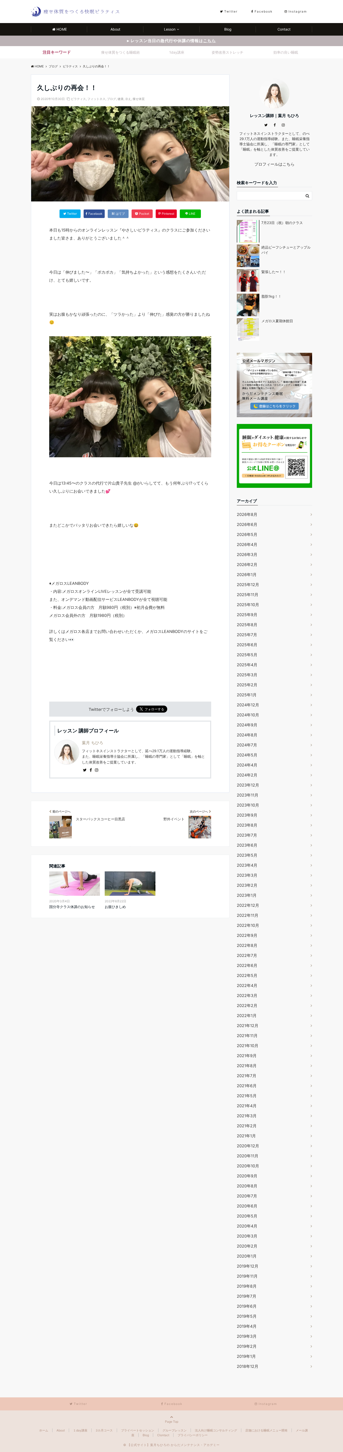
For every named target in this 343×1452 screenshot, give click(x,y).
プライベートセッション (137, 1430)
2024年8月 (247, 734)
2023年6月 (247, 845)
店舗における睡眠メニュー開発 (266, 1430)
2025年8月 (247, 624)
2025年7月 (247, 634)
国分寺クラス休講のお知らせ (72, 907)
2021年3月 (247, 1115)
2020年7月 (247, 1195)
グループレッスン (174, 1430)
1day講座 (176, 52)
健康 (121, 99)
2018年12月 (247, 1366)
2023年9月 (247, 815)
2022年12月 (248, 905)
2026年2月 (247, 564)
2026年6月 (247, 524)
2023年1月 (247, 895)
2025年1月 (247, 694)
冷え (128, 99)
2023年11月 (247, 795)
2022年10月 (248, 925)
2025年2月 (247, 684)
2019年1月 (246, 1356)
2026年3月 (247, 554)
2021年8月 (247, 1065)
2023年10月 (248, 805)
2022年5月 (247, 975)
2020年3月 (247, 1236)
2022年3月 (247, 995)
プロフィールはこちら (274, 164)
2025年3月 (247, 674)
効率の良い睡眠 (285, 52)
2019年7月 (246, 1296)
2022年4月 (247, 985)
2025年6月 (247, 644)
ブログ (111, 99)
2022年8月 (247, 945)
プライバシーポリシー (193, 1435)
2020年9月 (247, 1175)
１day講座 (80, 1430)
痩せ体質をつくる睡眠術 (120, 52)
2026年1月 (247, 574)
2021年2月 (247, 1125)
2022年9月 (247, 935)
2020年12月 (248, 1145)
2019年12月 (247, 1266)
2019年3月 (247, 1336)
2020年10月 (248, 1165)
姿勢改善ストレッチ (227, 52)
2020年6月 (247, 1205)
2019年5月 (247, 1316)
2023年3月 (247, 875)
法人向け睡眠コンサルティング (216, 1430)
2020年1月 (247, 1256)
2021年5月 (247, 1095)
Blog (228, 29)
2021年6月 (247, 1085)
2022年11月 (247, 915)
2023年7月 (247, 835)
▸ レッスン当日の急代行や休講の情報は (171, 40)
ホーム (43, 1430)
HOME (61, 29)
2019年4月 (247, 1326)
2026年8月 (247, 514)
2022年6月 (247, 965)
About (115, 29)
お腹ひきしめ (115, 907)
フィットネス (96, 99)
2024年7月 (247, 744)
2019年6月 (247, 1306)
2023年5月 (247, 855)
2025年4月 (247, 664)
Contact (284, 29)
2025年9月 (247, 614)
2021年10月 (247, 1045)
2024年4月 (247, 764)
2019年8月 (247, 1286)
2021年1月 (246, 1135)
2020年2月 (247, 1246)
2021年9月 (247, 1055)
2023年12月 (248, 785)
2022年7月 (247, 955)
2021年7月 (246, 1075)
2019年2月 (247, 1346)
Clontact (163, 1435)
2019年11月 (247, 1276)
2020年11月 (247, 1155)
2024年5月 (247, 754)
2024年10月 (248, 714)
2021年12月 (247, 1025)
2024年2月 (247, 774)
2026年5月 (247, 534)
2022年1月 (247, 1015)
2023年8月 (247, 825)
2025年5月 (247, 654)
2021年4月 (247, 1105)
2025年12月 (248, 584)
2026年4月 (247, 544)
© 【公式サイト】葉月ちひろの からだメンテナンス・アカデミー (171, 1445)
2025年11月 (247, 594)
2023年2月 (247, 885)
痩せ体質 (139, 99)
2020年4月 (247, 1225)
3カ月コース (104, 1430)
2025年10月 (248, 604)
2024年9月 (247, 724)
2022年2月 (247, 1005)
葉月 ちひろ (92, 742)
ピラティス (78, 99)
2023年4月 (247, 865)
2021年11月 (247, 1035)
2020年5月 (247, 1215)
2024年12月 (248, 704)
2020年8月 (247, 1185)
